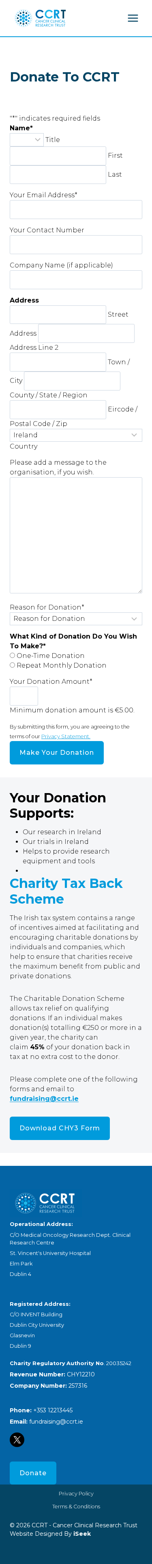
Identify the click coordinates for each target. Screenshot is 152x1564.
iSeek (81, 1533)
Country (23, 446)
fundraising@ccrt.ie (44, 1099)
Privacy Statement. (65, 736)
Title (52, 140)
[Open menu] (132, 18)
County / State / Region (49, 395)
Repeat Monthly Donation (62, 665)
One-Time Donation (51, 656)
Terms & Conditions (76, 1506)
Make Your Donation (56, 752)
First (115, 155)
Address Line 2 (34, 347)
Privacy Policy (76, 1494)
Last (115, 174)
